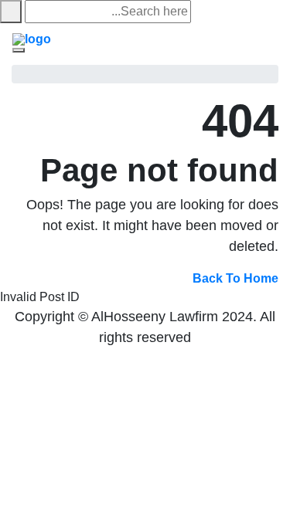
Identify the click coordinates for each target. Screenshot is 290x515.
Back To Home (235, 278)
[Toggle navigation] (18, 50)
